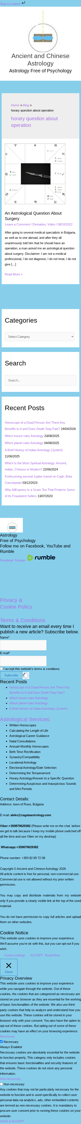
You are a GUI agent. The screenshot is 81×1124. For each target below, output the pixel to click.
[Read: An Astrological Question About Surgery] (35, 174)
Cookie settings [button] (14, 955)
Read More (52, 955)
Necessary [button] (7, 1036)
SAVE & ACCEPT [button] (12, 1121)
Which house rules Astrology (24, 436)
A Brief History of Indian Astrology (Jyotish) (34, 450)
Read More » (13, 274)
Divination (39, 224)
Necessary (11, 1042)
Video (51, 224)
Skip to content (10, 4)
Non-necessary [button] (10, 1079)
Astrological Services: (25, 719)
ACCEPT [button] (36, 955)
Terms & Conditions (22, 620)
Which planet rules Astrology (24, 443)
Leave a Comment (17, 224)
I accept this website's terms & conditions (31, 669)
